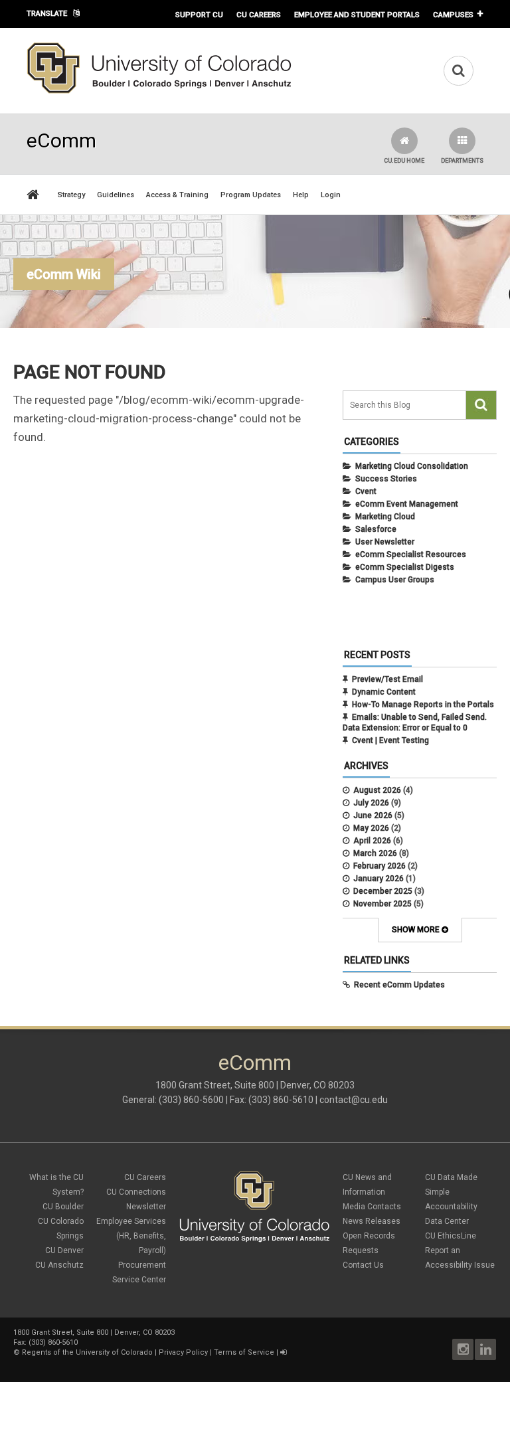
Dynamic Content (384, 692)
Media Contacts (372, 1206)
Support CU (199, 14)
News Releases (371, 1221)
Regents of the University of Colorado (87, 1352)
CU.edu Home (404, 160)
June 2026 (372, 815)
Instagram (462, 1349)
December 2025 (382, 891)
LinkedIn (485, 1349)
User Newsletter (384, 542)
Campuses (453, 14)
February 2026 (379, 866)
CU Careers (258, 14)
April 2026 (372, 840)
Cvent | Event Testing (390, 740)
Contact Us (363, 1265)
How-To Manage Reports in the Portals (423, 704)
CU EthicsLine (450, 1235)
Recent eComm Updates (399, 984)
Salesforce (375, 529)
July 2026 (371, 803)
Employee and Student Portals (357, 14)
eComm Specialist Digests (404, 567)
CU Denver (64, 1250)
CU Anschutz (59, 1265)
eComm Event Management (406, 504)
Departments (462, 160)
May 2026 (371, 828)
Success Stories (386, 478)
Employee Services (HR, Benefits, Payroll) (131, 1236)
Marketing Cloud (385, 516)
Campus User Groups (394, 579)
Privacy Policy (183, 1352)
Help (301, 195)
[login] (283, 1352)
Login (331, 195)
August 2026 (377, 790)
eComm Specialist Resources (410, 554)
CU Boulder (63, 1206)
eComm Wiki (64, 274)
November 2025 (382, 903)
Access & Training (177, 195)
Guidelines (115, 195)
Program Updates (250, 195)
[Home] (159, 91)
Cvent (366, 491)
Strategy (71, 195)
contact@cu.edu (353, 1099)
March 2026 (375, 853)
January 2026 (378, 878)
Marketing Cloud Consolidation (411, 466)
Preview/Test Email (387, 679)
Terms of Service (244, 1352)
